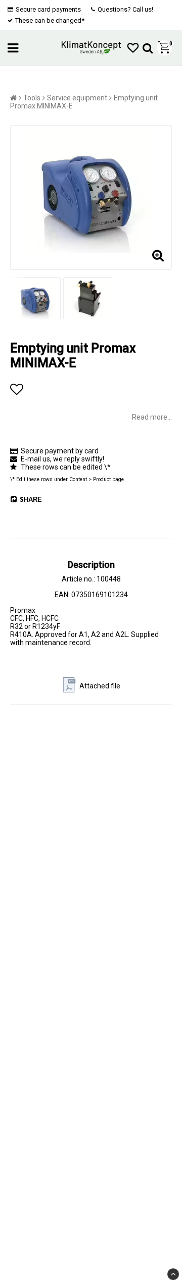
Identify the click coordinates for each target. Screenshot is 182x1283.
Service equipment (77, 98)
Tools (31, 98)
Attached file (99, 686)
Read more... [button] (152, 417)
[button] (133, 48)
